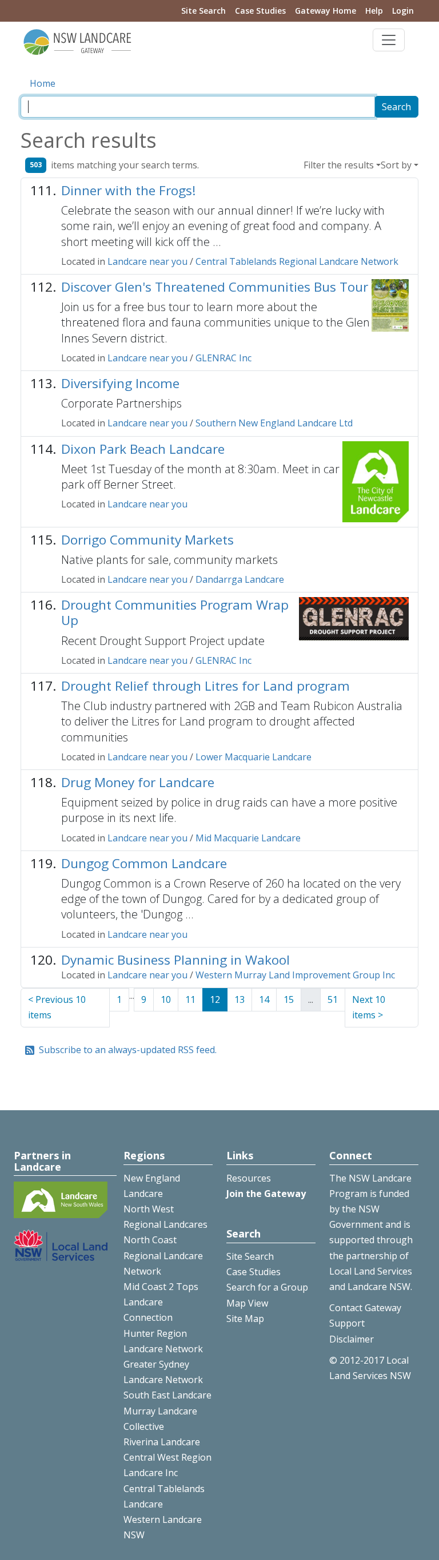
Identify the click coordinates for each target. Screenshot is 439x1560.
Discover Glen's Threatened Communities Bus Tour (214, 287)
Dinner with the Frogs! (128, 190)
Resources (248, 1178)
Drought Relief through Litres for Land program (205, 686)
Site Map (245, 1318)
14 (264, 999)
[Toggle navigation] (389, 40)
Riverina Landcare (161, 1442)
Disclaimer (351, 1339)
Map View (247, 1303)
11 (190, 999)
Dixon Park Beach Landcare (143, 449)
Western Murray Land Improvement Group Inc (295, 975)
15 (289, 999)
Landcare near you (147, 261)
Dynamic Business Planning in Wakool (175, 960)
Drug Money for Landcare (137, 782)
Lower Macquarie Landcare (253, 757)
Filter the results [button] (339, 165)
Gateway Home (325, 10)
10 (166, 999)
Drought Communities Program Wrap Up (175, 612)
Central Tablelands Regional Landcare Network (296, 261)
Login (403, 10)
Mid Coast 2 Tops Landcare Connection (160, 1302)
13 (239, 999)
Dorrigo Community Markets (147, 540)
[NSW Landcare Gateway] (78, 41)
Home (42, 83)
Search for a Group (267, 1287)
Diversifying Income (120, 383)
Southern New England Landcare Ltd (274, 423)
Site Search (203, 10)
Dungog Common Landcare (144, 863)
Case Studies (260, 10)
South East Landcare (167, 1395)
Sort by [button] (396, 165)
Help (374, 10)
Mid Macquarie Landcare (248, 838)
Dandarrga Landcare (239, 579)
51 (333, 999)
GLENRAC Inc (223, 358)
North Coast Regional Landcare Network (163, 1255)
